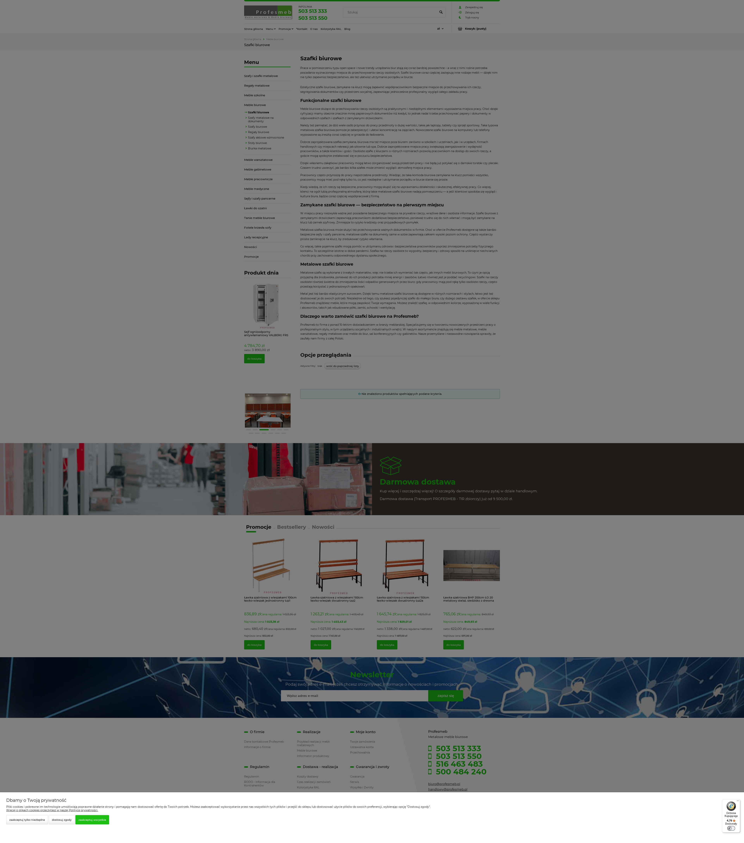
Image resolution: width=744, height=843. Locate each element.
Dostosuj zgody (61, 819)
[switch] (731, 828)
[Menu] (737, 801)
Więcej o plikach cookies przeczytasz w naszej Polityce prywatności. (52, 810)
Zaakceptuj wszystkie (92, 819)
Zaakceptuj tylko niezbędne (27, 819)
